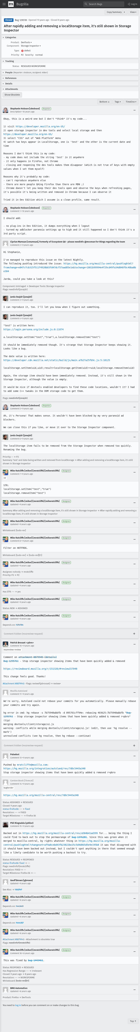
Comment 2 (15, 245)
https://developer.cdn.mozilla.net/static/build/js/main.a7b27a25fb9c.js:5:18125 (56, 360)
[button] (132, 4)
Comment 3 (15, 300)
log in (18, 1005)
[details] (50, 657)
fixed (27, 809)
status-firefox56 (10, 809)
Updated (14, 504)
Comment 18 (16, 953)
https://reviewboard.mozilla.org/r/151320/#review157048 (40, 668)
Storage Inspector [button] (31, 45)
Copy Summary (114, 12)
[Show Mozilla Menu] (11, 4)
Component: (13, 45)
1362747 (18, 889)
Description (15, 112)
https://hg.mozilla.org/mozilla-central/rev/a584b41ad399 (60, 833)
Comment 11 (15, 694)
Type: (16, 50)
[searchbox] (103, 4)
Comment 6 (15, 439)
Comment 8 (15, 541)
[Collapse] (134, 110)
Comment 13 (16, 758)
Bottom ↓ (105, 101)
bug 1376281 (79, 837)
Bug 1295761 (21, 20)
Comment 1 (15, 211)
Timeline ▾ (131, 101)
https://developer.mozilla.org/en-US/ (40, 126)
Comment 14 (16, 784)
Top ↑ (133, 1021)
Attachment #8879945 (13, 683)
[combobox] (103, 4)
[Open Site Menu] (4, 4)
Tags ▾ (118, 101)
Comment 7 (15, 474)
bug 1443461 (35, 960)
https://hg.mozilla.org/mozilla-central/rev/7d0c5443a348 (41, 795)
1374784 (19, 625)
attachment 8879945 (30, 657)
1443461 (20, 906)
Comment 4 (15, 318)
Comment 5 (15, 408)
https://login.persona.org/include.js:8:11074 (33, 329)
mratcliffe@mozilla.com (32, 764)
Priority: (15, 55)
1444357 (20, 922)
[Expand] (134, 634)
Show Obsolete (12, 94)
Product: (15, 42)
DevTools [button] (26, 42)
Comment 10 (16, 646)
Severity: (29, 55)
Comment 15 (16, 826)
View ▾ (133, 12)
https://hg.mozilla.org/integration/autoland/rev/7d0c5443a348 (44, 768)
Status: (15, 66)
